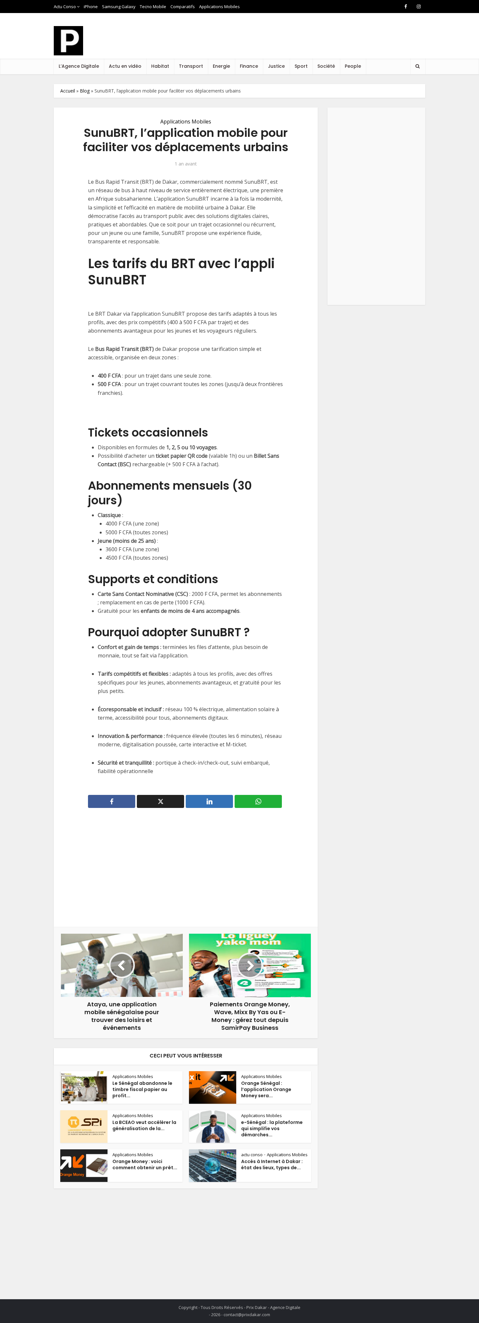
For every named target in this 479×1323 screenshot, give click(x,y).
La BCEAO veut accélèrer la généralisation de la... (144, 1125)
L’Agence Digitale (79, 66)
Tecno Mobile (153, 6)
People (353, 66)
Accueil (67, 91)
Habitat (160, 66)
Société (326, 66)
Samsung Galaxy (119, 6)
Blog (85, 91)
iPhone (91, 6)
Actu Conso (65, 6)
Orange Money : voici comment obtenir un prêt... (144, 1164)
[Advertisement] (306, 42)
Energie (221, 66)
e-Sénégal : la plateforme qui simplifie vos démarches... (272, 1128)
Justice (276, 66)
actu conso (252, 1155)
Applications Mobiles (219, 6)
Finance (249, 66)
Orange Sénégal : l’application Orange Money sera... (266, 1089)
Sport (301, 66)
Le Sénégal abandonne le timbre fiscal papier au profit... (142, 1089)
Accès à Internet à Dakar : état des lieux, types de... (272, 1164)
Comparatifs (182, 6)
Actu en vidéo (125, 66)
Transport (191, 66)
